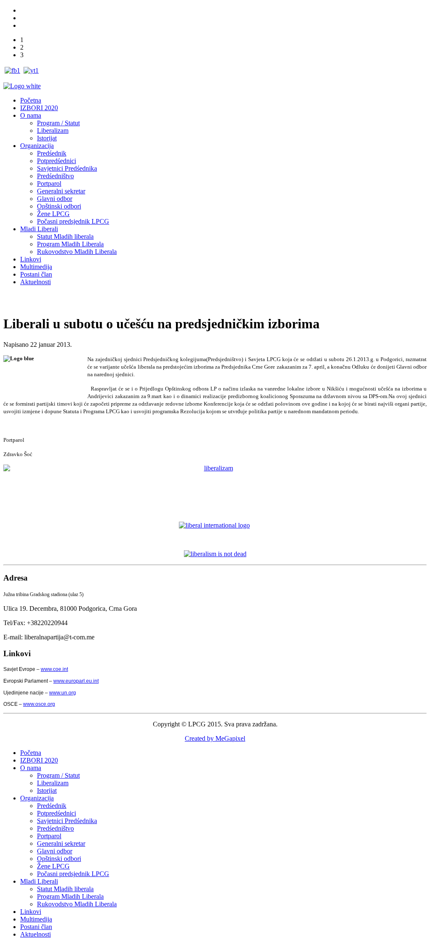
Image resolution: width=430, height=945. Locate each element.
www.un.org (62, 693)
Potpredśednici (56, 160)
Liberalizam (52, 130)
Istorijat (47, 138)
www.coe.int (54, 669)
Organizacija (37, 145)
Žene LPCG (53, 213)
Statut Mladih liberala (65, 236)
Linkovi (30, 259)
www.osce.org (39, 704)
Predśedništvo (55, 175)
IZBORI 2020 (39, 107)
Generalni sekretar (61, 191)
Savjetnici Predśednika (67, 168)
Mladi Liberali (39, 228)
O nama (30, 115)
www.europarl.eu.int (76, 681)
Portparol (49, 183)
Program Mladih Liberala (70, 244)
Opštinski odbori (59, 206)
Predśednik (51, 153)
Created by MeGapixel (215, 738)
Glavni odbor (54, 198)
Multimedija (36, 266)
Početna (30, 100)
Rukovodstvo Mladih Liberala (77, 251)
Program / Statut (58, 123)
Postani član (36, 274)
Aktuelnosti (35, 281)
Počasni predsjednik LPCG (73, 221)
